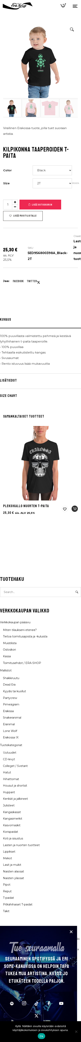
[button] (72, 29)
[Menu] (75, 6)
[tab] (40, 320)
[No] (76, 1032)
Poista (75, 183)
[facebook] (49, 1004)
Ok (41, 1036)
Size (6, 183)
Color (7, 170)
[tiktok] (36, 1004)
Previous (10, 70)
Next (71, 70)
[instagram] (24, 1004)
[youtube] (61, 1005)
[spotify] (12, 1004)
